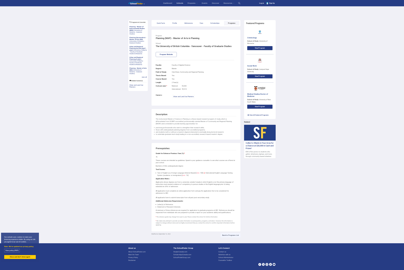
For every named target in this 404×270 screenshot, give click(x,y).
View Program (260, 48)
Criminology (252, 38)
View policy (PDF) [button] (12, 250)
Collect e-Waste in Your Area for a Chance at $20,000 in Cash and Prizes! (260, 145)
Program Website (166, 54)
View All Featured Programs (258, 115)
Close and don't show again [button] (20, 257)
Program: (159, 36)
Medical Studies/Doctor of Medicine (257, 95)
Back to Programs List (230, 235)
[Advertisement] (202, 12)
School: (158, 43)
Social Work (252, 66)
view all (144, 77)
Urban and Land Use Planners (136, 86)
